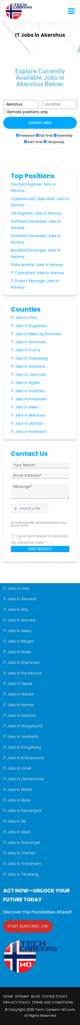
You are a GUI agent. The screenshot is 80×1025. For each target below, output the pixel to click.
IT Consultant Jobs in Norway (37, 272)
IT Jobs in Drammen (21, 662)
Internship (65, 135)
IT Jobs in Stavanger (22, 842)
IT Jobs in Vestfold (27, 391)
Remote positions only (27, 112)
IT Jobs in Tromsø (19, 853)
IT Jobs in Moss (16, 800)
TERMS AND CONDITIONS (51, 1002)
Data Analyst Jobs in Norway (37, 264)
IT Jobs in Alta (15, 609)
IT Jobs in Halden (18, 694)
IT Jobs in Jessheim (21, 736)
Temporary (55, 142)
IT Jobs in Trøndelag (29, 358)
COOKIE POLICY (54, 996)
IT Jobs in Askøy (17, 630)
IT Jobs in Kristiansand (23, 757)
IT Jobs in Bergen (18, 641)
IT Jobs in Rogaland (29, 325)
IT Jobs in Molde (17, 789)
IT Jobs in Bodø (17, 651)
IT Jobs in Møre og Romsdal (36, 333)
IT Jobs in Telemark (28, 374)
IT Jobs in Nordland (28, 431)
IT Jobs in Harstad (19, 715)
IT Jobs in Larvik (17, 768)
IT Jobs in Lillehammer (23, 779)
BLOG (36, 996)
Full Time (46, 135)
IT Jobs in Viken (24, 407)
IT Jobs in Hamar (18, 704)
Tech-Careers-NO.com (55, 1009)
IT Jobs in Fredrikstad (22, 673)
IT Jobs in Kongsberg (22, 747)
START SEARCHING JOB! (27, 926)
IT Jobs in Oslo (24, 317)
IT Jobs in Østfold (26, 423)
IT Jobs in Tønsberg (20, 874)
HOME (9, 996)
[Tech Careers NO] (18, 11)
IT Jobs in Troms (25, 350)
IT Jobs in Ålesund (19, 598)
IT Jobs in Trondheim (22, 863)
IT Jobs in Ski (14, 821)
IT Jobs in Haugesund (22, 726)
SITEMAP (23, 996)
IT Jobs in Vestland (28, 366)
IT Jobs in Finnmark (28, 342)
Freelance (27, 135)
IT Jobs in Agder (25, 382)
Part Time (34, 142)
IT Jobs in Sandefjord (22, 810)
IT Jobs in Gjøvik (17, 683)
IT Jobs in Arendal (19, 620)
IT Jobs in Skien (17, 832)
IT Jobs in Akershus (28, 415)
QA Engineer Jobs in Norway (36, 213)
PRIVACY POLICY (16, 1002)
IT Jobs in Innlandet (29, 399)
